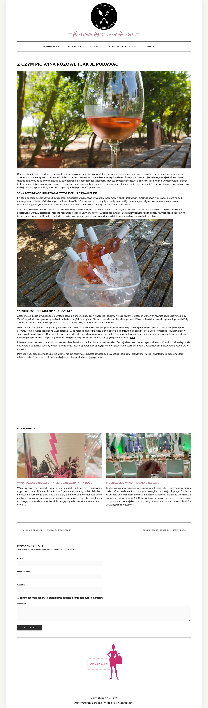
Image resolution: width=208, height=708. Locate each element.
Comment (21, 604)
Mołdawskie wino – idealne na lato (133, 482)
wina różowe (85, 197)
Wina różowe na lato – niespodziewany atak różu (55, 482)
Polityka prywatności (122, 46)
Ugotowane (50, 46)
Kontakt (149, 46)
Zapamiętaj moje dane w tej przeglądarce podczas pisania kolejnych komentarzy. (61, 597)
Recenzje (74, 46)
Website (21, 585)
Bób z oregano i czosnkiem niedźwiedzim (164, 530)
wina (132, 337)
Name (20, 559)
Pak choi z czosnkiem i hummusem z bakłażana (46, 530)
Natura (94, 46)
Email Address (24, 572)
